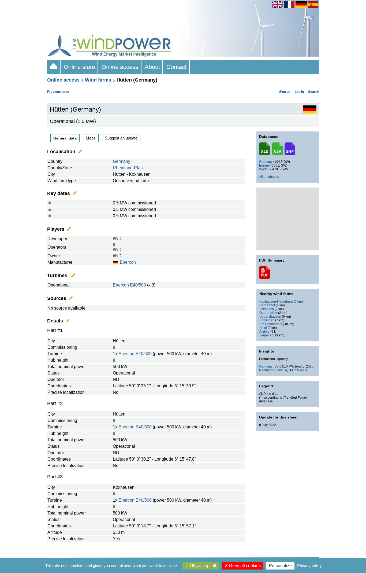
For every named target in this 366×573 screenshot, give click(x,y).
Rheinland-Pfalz (128, 168)
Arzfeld (264, 331)
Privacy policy (309, 565)
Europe (264, 165)
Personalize (280, 565)
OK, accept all (202, 565)
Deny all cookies (244, 565)
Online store (79, 67)
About (152, 67)
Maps (91, 138)
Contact (176, 67)
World (263, 169)
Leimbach (266, 309)
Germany (121, 161)
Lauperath (266, 335)
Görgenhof (267, 305)
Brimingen (266, 320)
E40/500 (138, 285)
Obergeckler (268, 313)
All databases (269, 177)
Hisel (263, 328)
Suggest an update (121, 138)
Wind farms (98, 80)
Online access (119, 67)
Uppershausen (270, 316)
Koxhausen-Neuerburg (276, 301)
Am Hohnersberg (271, 324)
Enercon (128, 262)
